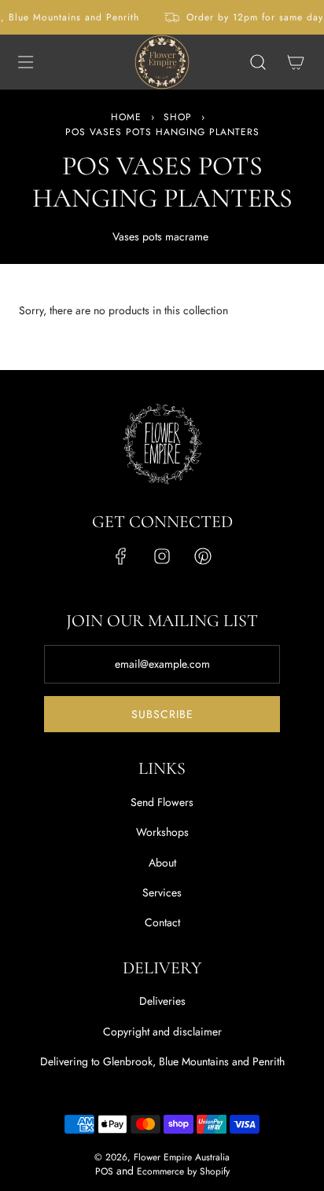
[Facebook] (121, 556)
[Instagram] (162, 556)
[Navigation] (25, 62)
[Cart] (296, 62)
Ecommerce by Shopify (183, 1171)
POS (104, 1171)
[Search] (258, 62)
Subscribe (162, 714)
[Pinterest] (203, 556)
